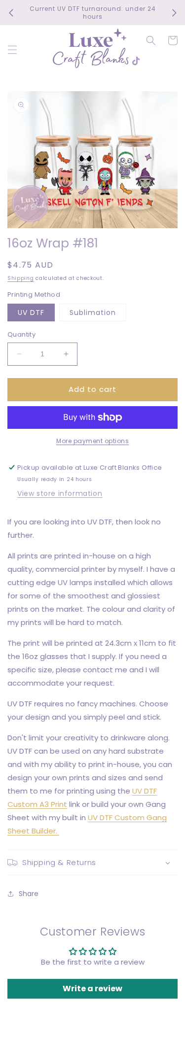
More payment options (92, 441)
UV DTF (31, 312)
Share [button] (28, 894)
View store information (59, 493)
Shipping (20, 278)
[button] (12, 50)
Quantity (21, 334)
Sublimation (93, 312)
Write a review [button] (92, 988)
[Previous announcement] (11, 13)
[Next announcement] (174, 13)
